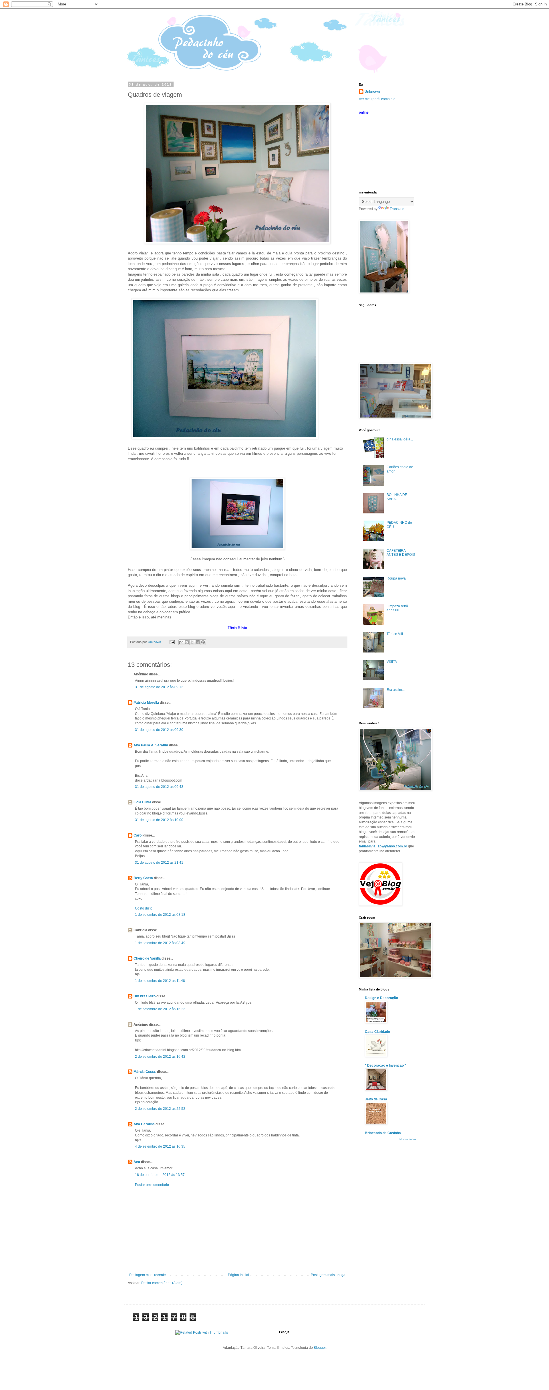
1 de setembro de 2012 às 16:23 (160, 1009)
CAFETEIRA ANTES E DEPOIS (401, 553)
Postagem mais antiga (328, 1275)
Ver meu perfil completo (377, 99)
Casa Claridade (377, 1032)
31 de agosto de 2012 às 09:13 (159, 687)
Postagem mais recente (147, 1275)
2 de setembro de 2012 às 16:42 (160, 1057)
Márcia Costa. (145, 1072)
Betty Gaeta (143, 878)
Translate (397, 209)
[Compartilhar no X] (192, 642)
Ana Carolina (144, 1124)
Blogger (320, 1348)
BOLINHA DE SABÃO (397, 497)
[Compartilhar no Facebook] (197, 642)
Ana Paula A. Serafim (151, 745)
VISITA (392, 662)
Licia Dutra (142, 802)
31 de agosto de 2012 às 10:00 (159, 820)
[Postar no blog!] (187, 642)
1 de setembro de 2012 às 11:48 (160, 981)
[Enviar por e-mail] (181, 642)
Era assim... (396, 690)
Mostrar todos (407, 1139)
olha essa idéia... (400, 439)
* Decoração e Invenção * (385, 1065)
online (364, 112)
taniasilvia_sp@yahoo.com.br (383, 846)
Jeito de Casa (376, 1099)
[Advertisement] (237, 1230)
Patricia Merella (146, 703)
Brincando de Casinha (383, 1133)
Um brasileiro (145, 996)
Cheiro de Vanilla (147, 958)
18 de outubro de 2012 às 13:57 (160, 1175)
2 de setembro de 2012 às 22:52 (160, 1109)
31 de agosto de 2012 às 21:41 (159, 863)
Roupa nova (396, 578)
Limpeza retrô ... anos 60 (399, 608)
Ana (137, 1162)
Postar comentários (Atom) (161, 1283)
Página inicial (238, 1275)
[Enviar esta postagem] (172, 642)
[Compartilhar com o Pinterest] (203, 642)
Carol (138, 835)
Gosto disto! (144, 908)
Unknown (372, 92)
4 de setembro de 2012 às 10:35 (160, 1146)
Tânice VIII (395, 634)
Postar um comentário (152, 1185)
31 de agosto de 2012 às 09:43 (159, 787)
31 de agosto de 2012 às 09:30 (159, 730)
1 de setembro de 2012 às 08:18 (160, 915)
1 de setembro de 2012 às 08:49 (160, 943)
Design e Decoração (381, 998)
